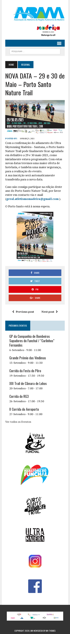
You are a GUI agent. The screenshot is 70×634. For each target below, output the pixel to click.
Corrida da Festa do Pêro (25, 370)
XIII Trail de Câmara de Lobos (28, 383)
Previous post (25, 312)
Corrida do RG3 (19, 396)
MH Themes (51, 630)
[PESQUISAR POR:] (35, 51)
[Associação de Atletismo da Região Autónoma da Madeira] (35, 13)
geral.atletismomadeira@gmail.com (32, 199)
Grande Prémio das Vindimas (27, 357)
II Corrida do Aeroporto (24, 409)
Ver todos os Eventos (18, 422)
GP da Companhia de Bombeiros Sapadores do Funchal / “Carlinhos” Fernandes (31, 341)
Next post (47, 312)
